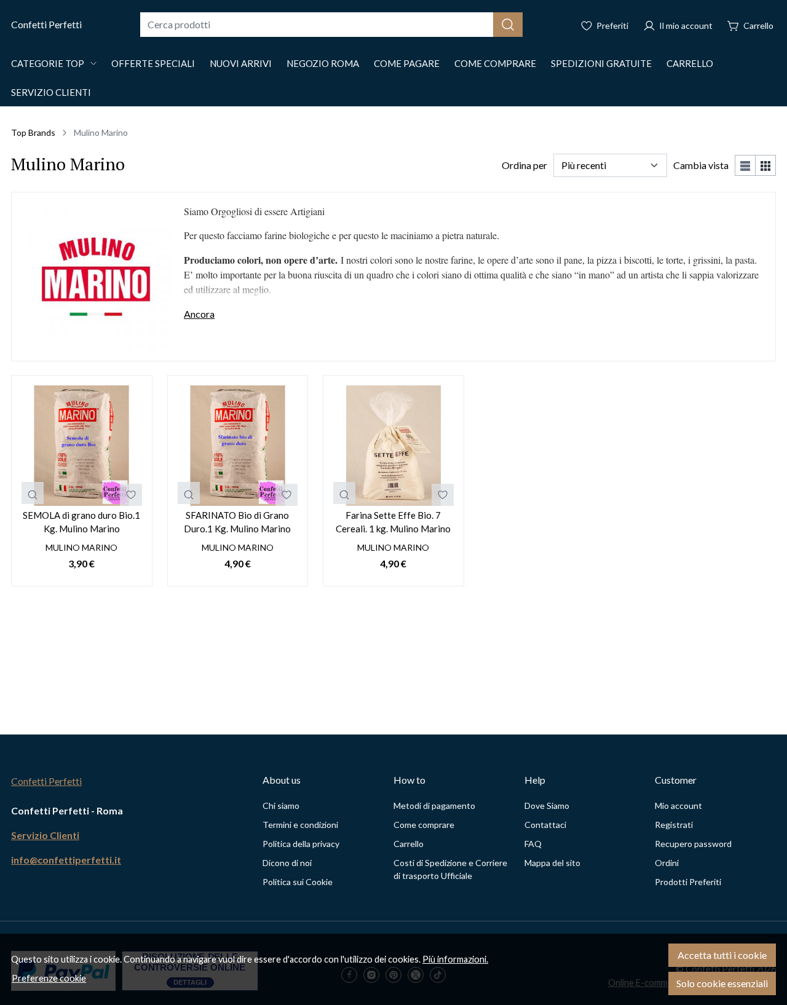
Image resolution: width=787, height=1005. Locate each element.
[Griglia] (766, 165)
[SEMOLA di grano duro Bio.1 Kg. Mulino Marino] (82, 445)
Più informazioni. (455, 959)
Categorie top (47, 63)
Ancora (199, 314)
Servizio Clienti (51, 92)
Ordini (667, 862)
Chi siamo (281, 805)
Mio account (678, 805)
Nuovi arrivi (241, 63)
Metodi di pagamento (434, 805)
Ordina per (524, 165)
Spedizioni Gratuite (601, 63)
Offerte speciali (153, 63)
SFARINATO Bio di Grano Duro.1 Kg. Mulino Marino (237, 522)
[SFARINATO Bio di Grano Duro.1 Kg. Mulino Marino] (238, 445)
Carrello (689, 63)
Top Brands (33, 132)
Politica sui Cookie (298, 882)
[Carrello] (750, 24)
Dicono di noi (287, 862)
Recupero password (693, 843)
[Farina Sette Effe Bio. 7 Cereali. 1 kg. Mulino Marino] (393, 445)
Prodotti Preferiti (688, 882)
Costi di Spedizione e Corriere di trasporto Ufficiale (450, 869)
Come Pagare (407, 63)
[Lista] (745, 165)
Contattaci (545, 824)
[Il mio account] (678, 24)
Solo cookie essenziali (722, 983)
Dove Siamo (546, 805)
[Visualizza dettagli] (32, 493)
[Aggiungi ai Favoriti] (130, 494)
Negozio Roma (323, 63)
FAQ (533, 843)
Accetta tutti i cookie (722, 955)
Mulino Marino (81, 547)
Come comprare (495, 63)
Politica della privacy (301, 843)
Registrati (674, 824)
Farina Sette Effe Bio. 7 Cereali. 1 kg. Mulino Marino (393, 522)
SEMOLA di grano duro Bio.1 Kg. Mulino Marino (81, 522)
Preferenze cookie (49, 978)
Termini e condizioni (300, 824)
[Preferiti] (604, 24)
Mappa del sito (552, 862)
